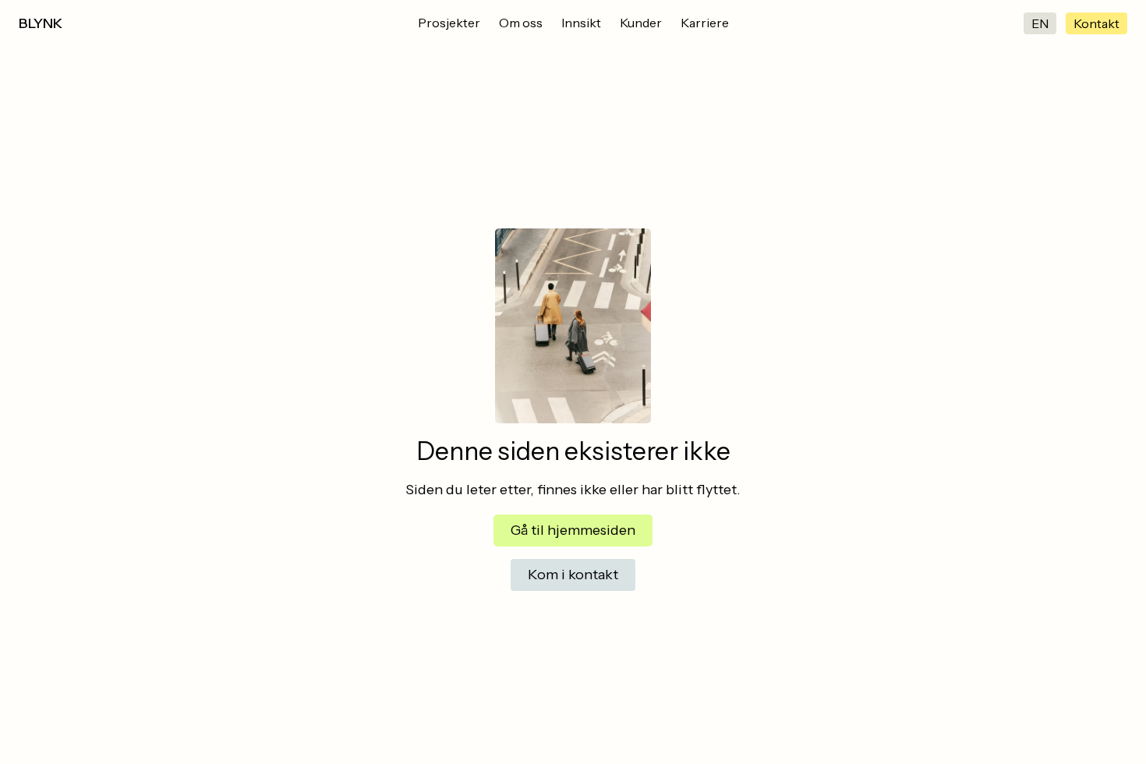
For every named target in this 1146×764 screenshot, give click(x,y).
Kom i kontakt (573, 574)
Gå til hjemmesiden (573, 530)
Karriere (705, 22)
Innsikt (581, 22)
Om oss (521, 22)
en (1040, 23)
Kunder (641, 22)
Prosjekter (449, 22)
